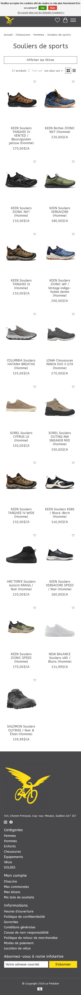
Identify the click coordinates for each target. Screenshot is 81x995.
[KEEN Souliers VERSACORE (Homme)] (59, 181)
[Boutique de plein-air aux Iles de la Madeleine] (9, 20)
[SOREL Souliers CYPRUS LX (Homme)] (21, 406)
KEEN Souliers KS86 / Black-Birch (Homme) (60, 513)
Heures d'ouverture (18, 911)
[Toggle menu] (73, 20)
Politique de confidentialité (24, 917)
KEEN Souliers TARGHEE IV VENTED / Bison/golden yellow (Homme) (21, 135)
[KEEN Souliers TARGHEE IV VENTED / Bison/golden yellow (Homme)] (21, 101)
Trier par (36, 70)
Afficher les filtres (40, 60)
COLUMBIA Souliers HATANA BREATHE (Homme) (21, 364)
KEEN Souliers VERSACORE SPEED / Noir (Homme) (60, 585)
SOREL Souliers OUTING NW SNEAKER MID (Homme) (60, 438)
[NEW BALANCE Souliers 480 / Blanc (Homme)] (59, 627)
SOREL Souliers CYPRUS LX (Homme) (21, 436)
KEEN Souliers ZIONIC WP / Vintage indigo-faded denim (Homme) (59, 288)
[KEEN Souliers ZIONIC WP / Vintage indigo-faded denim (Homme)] (59, 253)
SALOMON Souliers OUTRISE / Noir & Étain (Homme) (21, 730)
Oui (42, 8)
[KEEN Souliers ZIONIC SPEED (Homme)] (21, 627)
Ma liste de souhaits (19, 897)
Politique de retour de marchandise (31, 938)
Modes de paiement (19, 943)
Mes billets (12, 892)
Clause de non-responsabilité (26, 932)
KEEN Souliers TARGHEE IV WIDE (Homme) (21, 513)
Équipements (13, 857)
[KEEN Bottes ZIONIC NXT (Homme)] (59, 101)
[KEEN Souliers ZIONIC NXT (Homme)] (21, 181)
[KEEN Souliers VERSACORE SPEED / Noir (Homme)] (59, 554)
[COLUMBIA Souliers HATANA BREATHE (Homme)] (21, 333)
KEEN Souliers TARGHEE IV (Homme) (21, 284)
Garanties (11, 922)
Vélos (8, 862)
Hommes (38, 34)
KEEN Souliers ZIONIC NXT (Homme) (21, 211)
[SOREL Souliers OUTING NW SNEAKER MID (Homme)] (59, 406)
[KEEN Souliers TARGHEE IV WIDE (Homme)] (21, 482)
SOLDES (9, 867)
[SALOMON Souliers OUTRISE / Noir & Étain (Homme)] (21, 699)
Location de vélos (17, 948)
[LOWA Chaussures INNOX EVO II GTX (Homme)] (59, 333)
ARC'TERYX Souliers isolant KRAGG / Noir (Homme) (21, 585)
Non (52, 8)
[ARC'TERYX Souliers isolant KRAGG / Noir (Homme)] (21, 554)
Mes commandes (16, 887)
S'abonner (63, 964)
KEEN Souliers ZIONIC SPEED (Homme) (21, 657)
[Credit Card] (39, 989)
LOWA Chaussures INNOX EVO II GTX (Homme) (59, 364)
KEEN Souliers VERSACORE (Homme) (59, 211)
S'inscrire (10, 881)
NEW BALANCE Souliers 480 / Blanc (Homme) (59, 657)
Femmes (10, 836)
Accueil (8, 34)
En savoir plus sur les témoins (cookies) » (41, 12)
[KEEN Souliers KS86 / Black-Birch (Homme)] (59, 482)
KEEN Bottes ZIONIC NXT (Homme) (60, 130)
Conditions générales (19, 927)
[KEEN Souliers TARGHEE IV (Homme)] (21, 253)
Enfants (10, 846)
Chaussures (23, 34)
